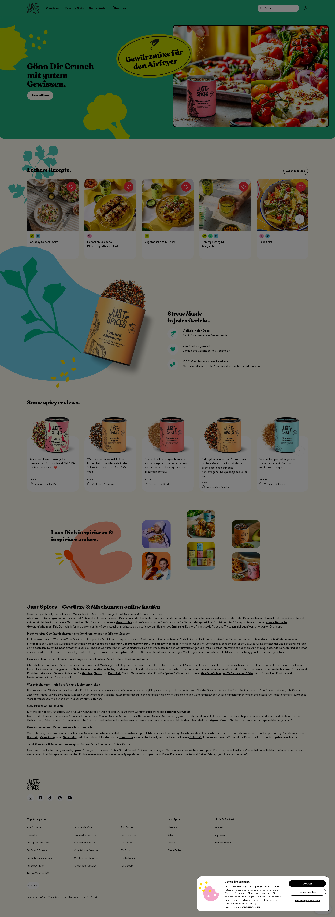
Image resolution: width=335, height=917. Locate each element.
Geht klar (307, 883)
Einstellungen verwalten (307, 900)
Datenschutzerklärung (249, 906)
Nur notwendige (307, 892)
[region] (263, 893)
